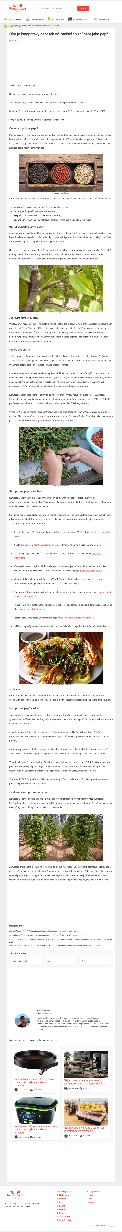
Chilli (84, 961)
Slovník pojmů (105, 19)
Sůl (48, 961)
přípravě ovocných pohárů (89, 570)
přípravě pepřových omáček (80, 617)
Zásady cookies (93, 1191)
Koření (62, 1206)
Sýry (61, 1213)
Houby (62, 1209)
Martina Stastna (44, 1013)
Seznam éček (14, 26)
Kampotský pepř (20, 961)
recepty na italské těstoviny (32, 609)
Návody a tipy (58, 19)
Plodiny (62, 1199)
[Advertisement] (61, 60)
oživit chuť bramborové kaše (47, 545)
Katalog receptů (15, 19)
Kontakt (90, 1195)
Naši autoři (91, 1202)
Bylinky (62, 1202)
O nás (89, 1199)
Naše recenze (37, 19)
